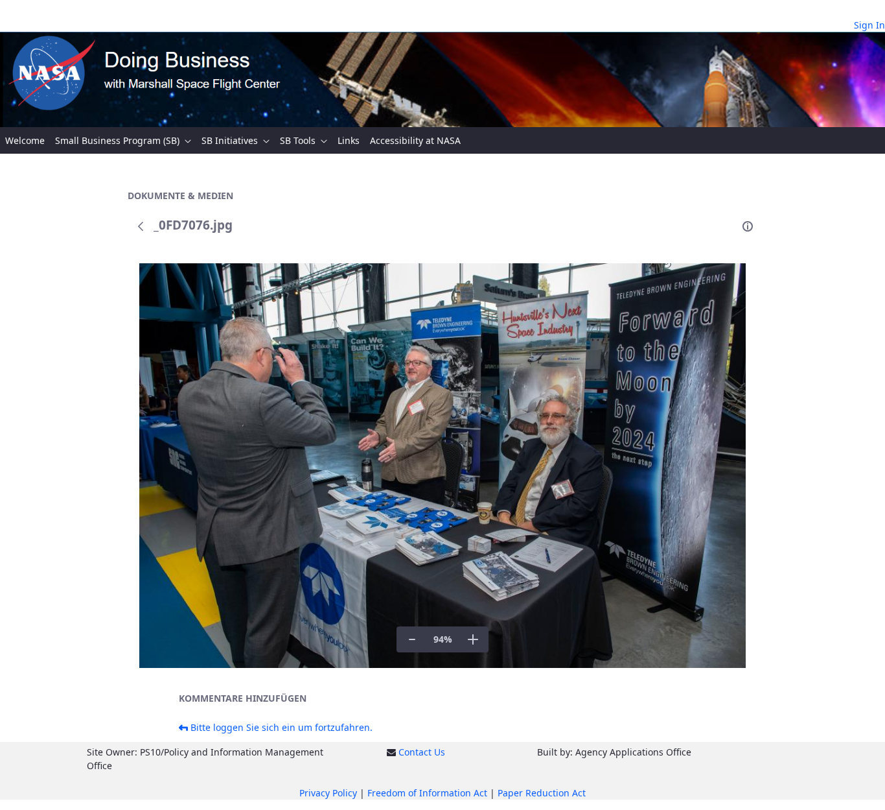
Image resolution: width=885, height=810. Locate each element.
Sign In (869, 25)
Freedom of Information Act (427, 793)
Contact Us (421, 752)
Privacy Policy (328, 793)
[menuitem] (25, 140)
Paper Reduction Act (542, 793)
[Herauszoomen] (412, 639)
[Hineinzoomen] (473, 639)
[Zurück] (141, 226)
